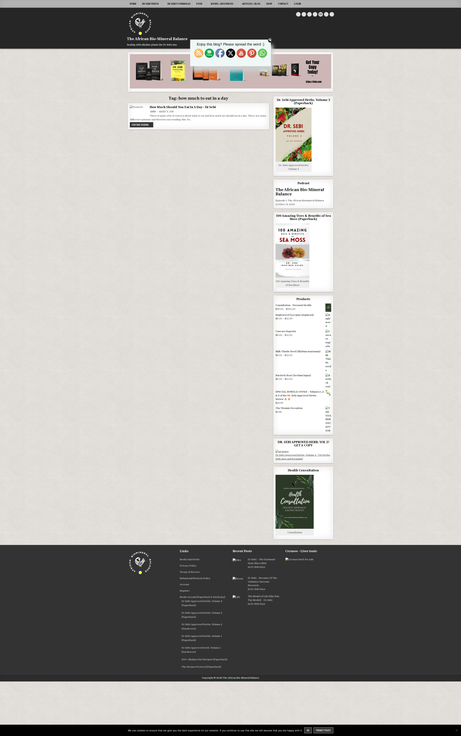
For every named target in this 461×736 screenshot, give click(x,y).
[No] (456, 730)
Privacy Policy (188, 565)
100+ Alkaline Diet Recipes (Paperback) (204, 659)
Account (184, 584)
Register (185, 590)
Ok (308, 730)
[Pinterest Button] (304, 14)
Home (133, 3)
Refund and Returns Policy (195, 578)
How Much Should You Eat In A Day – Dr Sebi (183, 107)
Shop (269, 3)
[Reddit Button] (315, 14)
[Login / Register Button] (326, 14)
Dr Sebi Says (258, 567)
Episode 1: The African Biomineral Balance (300, 200)
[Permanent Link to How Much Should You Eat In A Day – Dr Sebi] (139, 111)
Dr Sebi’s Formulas (179, 3)
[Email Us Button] (320, 14)
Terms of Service (190, 572)
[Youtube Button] (309, 14)
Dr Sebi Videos (150, 3)
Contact (283, 3)
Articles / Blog (251, 3)
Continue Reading (142, 124)
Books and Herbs (190, 559)
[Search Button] (332, 14)
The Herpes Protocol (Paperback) (201, 666)
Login (297, 3)
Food (199, 3)
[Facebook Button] (298, 14)
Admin (153, 111)
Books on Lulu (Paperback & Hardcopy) (202, 597)
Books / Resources (222, 3)
